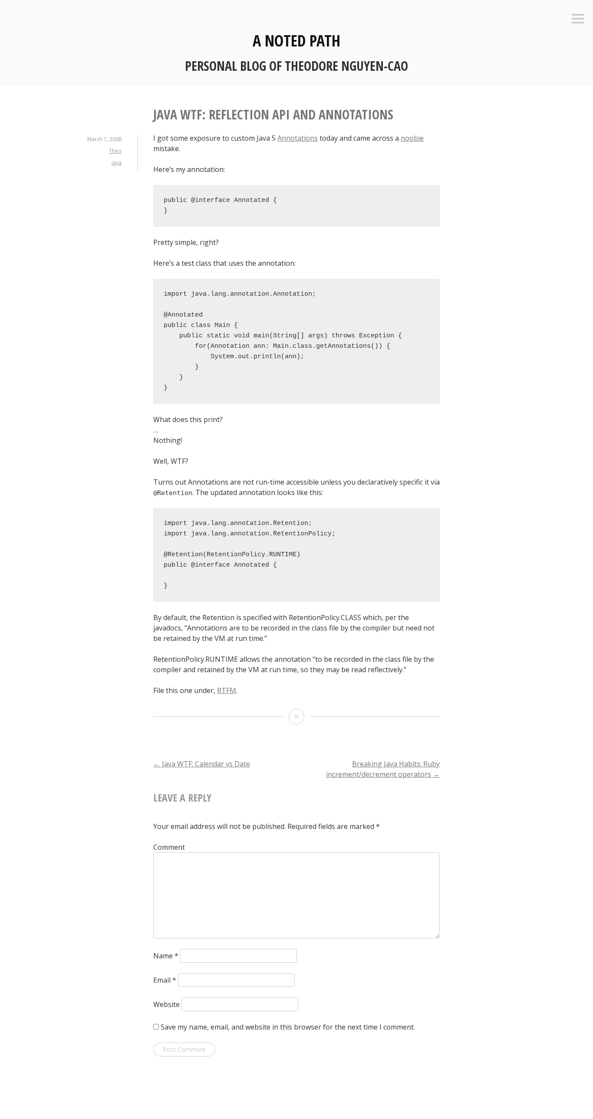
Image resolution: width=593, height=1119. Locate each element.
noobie (412, 138)
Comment (169, 847)
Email (164, 980)
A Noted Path (296, 40)
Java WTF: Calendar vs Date (201, 764)
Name (165, 956)
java (117, 162)
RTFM (226, 690)
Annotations (297, 138)
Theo (115, 151)
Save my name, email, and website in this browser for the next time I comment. (288, 1027)
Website (166, 1004)
